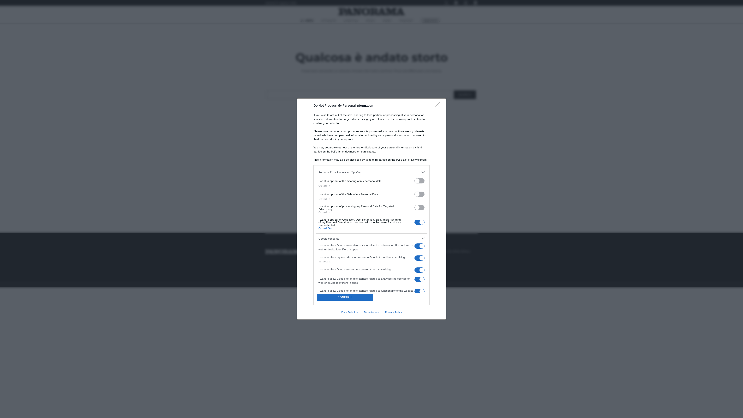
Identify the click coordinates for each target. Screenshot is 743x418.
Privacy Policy (393, 312)
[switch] (419, 180)
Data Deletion (349, 312)
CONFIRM (345, 297)
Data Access (371, 312)
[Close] (438, 106)
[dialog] (371, 209)
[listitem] (371, 172)
